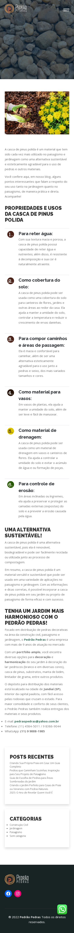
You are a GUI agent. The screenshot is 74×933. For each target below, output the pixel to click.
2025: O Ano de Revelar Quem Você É (31, 792)
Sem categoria (18, 836)
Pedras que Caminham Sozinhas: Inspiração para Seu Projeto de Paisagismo (35, 772)
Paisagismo (16, 832)
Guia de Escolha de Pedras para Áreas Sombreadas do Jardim (31, 779)
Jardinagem (16, 828)
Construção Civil (19, 825)
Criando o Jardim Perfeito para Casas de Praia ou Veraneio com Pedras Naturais (35, 787)
